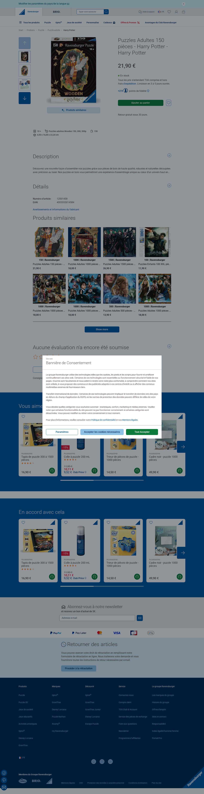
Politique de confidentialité (103, 420)
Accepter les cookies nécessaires (102, 432)
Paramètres (62, 432)
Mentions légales (130, 420)
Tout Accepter (142, 432)
